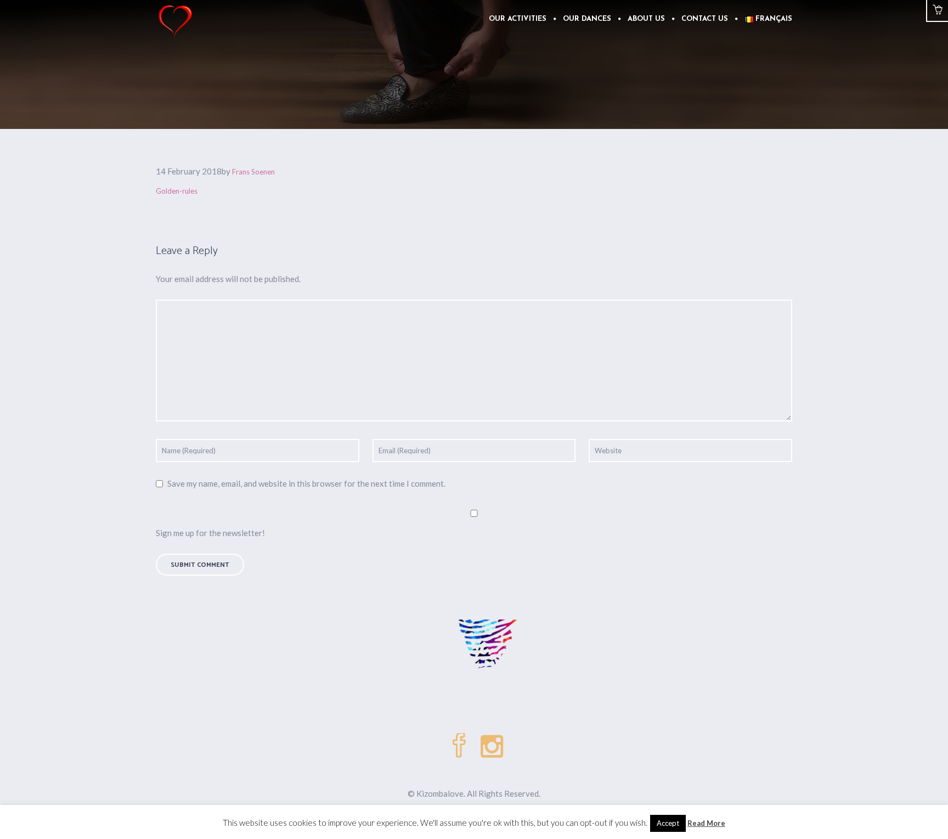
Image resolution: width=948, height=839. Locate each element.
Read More (706, 823)
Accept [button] (668, 823)
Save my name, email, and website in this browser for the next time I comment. (306, 483)
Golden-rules (177, 191)
